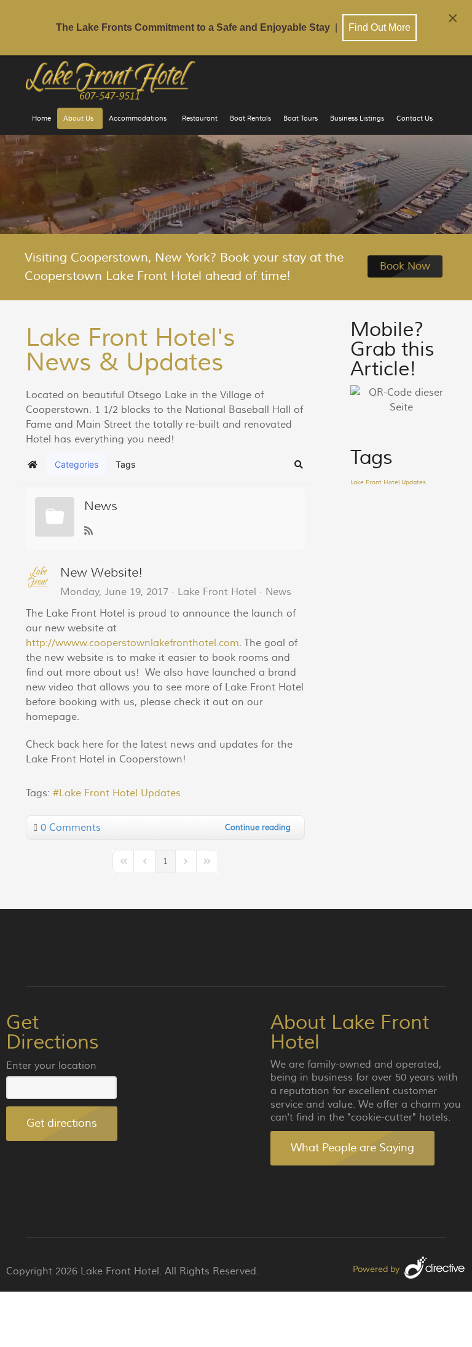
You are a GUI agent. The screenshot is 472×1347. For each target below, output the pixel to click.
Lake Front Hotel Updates (120, 793)
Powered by (376, 1269)
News (100, 506)
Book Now (405, 266)
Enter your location (51, 1066)
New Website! (101, 572)
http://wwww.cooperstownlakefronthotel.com (132, 643)
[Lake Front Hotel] (112, 80)
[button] (298, 464)
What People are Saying (352, 1148)
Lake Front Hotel (217, 592)
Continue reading (258, 828)
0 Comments (71, 827)
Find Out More (379, 27)
